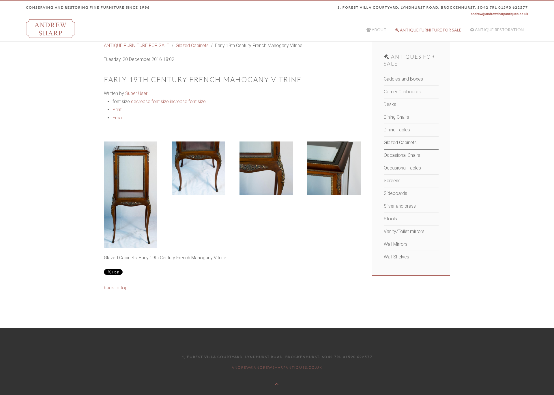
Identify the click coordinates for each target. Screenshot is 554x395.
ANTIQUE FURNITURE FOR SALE (430, 29)
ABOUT (378, 29)
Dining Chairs (396, 117)
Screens (392, 180)
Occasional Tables (402, 168)
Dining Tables (397, 130)
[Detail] (198, 168)
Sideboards (395, 193)
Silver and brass (400, 206)
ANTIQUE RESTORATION (499, 29)
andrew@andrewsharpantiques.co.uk (499, 14)
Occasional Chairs (402, 155)
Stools (390, 218)
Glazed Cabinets (192, 45)
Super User (136, 93)
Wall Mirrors (395, 244)
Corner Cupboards (402, 91)
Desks (390, 104)
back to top (116, 287)
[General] (130, 194)
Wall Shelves (396, 257)
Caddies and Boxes (403, 79)
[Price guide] (334, 168)
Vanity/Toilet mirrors (404, 231)
